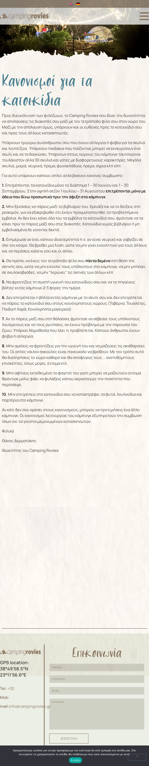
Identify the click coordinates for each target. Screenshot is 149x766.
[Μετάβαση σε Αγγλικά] (70, 4)
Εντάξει (75, 760)
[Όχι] (137, 757)
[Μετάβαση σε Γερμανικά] (78, 4)
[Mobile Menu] (144, 16)
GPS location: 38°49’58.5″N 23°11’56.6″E (14, 668)
